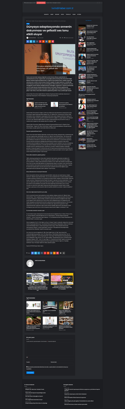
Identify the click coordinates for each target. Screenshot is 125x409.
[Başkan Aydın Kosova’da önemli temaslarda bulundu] (82, 56)
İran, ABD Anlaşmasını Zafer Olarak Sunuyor (92, 105)
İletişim (79, 14)
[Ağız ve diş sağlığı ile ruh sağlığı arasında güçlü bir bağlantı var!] (66, 305)
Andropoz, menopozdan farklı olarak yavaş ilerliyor (50, 326)
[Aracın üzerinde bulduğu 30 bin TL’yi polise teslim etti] (82, 118)
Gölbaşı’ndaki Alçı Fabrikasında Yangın (91, 145)
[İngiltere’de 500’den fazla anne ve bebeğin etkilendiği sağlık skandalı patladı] (30, 104)
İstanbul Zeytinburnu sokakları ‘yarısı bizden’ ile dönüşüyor (92, 76)
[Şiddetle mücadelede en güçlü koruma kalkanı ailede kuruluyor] (66, 321)
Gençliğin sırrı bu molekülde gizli (49, 311)
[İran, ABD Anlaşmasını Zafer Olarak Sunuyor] (82, 106)
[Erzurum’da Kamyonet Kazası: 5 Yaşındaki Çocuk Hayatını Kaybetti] (82, 112)
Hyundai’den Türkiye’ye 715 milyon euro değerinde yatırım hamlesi (92, 133)
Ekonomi (57, 14)
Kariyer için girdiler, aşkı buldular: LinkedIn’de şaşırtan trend (92, 62)
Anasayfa (46, 14)
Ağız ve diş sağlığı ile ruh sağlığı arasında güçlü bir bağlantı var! (65, 312)
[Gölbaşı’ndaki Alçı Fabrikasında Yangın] (82, 146)
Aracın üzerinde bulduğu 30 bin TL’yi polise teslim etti (92, 118)
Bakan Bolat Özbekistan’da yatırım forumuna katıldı (92, 140)
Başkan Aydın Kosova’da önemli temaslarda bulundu (92, 56)
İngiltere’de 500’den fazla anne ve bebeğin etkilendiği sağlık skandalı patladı (41, 104)
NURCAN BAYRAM (32, 37)
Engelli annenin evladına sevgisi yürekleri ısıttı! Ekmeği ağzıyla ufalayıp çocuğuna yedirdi (92, 125)
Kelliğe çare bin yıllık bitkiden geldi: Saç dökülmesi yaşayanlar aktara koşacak (33, 327)
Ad (27, 357)
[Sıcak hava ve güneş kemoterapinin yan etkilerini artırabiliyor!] (54, 104)
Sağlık (62, 14)
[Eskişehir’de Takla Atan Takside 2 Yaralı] (82, 27)
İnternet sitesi (54, 362)
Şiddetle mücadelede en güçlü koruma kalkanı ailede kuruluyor (65, 327)
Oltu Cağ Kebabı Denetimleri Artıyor (91, 43)
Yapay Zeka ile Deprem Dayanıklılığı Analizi (92, 31)
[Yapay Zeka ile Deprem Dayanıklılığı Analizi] (82, 32)
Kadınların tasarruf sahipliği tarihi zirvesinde (93, 100)
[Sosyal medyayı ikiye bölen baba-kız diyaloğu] (82, 50)
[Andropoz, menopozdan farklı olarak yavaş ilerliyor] (50, 321)
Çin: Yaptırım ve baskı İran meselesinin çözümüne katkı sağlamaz (92, 69)
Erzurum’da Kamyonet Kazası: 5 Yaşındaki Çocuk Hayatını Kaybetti (92, 112)
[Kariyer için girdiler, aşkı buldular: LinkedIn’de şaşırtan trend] (82, 62)
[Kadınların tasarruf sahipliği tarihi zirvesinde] (82, 101)
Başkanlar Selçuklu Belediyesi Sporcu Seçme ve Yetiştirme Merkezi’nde (93, 88)
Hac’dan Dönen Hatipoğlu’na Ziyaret (53, 2)
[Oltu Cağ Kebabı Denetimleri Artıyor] (82, 44)
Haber (51, 14)
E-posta (28, 362)
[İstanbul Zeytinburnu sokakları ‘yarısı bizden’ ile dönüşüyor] (82, 76)
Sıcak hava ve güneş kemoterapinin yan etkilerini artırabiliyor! (65, 104)
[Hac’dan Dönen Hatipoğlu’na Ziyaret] (82, 38)
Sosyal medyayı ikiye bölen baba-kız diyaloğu (92, 49)
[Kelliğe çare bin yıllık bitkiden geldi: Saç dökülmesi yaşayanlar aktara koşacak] (33, 321)
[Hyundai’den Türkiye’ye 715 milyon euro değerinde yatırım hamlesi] (82, 132)
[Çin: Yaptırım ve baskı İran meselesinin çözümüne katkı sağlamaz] (82, 68)
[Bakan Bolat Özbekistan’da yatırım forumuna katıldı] (82, 140)
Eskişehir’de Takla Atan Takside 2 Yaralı (92, 26)
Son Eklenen (88, 20)
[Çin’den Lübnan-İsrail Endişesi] (82, 82)
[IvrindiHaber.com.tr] (62, 8)
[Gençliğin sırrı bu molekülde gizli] (50, 305)
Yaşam (73, 14)
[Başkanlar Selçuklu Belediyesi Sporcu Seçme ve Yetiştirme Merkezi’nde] (82, 88)
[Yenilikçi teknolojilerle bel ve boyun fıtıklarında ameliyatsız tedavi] (33, 305)
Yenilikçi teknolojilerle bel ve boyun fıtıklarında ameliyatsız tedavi (33, 312)
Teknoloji (68, 14)
